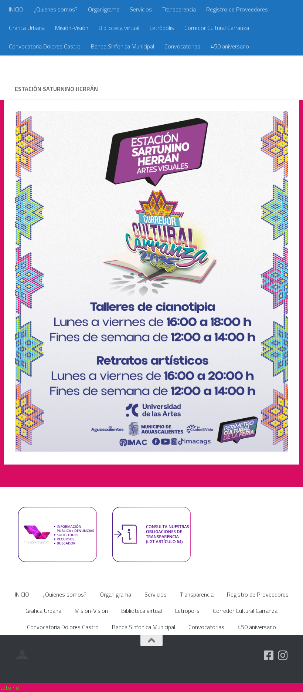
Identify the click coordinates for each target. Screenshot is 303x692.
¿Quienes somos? (56, 9)
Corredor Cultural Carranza (216, 27)
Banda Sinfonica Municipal (122, 46)
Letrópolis (162, 27)
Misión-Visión (71, 27)
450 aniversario (230, 46)
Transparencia (179, 9)
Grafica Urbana (27, 27)
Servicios (141, 9)
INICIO (16, 9)
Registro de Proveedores (237, 9)
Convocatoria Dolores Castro (45, 46)
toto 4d (9, 687)
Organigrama (103, 9)
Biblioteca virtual (119, 27)
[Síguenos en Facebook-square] (268, 655)
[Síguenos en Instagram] (282, 655)
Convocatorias (182, 46)
